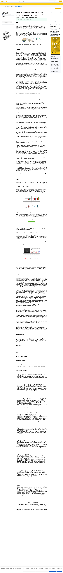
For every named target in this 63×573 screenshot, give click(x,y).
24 (18, 112)
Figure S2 (37, 183)
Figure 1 (29, 228)
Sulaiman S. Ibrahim (34, 17)
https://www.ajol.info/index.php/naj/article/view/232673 (24, 403)
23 (43, 109)
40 (38, 293)
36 (41, 280)
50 (25, 310)
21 (22, 286)
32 (41, 268)
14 (28, 74)
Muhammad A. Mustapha (25, 17)
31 (45, 173)
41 (22, 297)
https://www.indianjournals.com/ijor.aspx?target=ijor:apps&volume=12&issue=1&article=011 (29, 476)
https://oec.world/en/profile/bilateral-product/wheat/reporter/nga (34, 53)
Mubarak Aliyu (30, 17)
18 (24, 77)
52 (46, 312)
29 (45, 150)
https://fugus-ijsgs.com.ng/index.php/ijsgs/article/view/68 (38, 398)
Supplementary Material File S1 (38, 366)
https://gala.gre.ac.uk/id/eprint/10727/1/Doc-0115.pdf (24, 463)
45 (29, 302)
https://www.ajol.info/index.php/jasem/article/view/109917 (38, 460)
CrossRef (25, 387)
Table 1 (43, 217)
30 (38, 163)
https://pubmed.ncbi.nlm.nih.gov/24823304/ (23, 454)
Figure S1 (45, 115)
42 (35, 298)
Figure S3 (20, 186)
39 (32, 290)
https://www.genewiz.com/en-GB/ (30, 158)
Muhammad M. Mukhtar (18, 17)
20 (29, 81)
